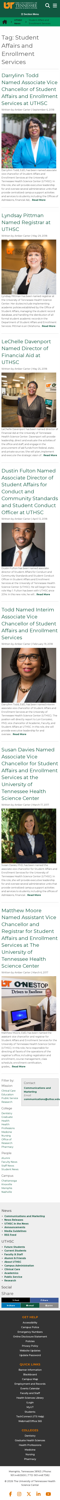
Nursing (6, 1135)
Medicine (6, 1132)
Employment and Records (30, 1383)
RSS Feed (10, 1234)
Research (6, 1102)
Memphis (6, 1188)
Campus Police (30, 1327)
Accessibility (30, 1322)
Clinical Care (8, 1090)
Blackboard (30, 1374)
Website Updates (30, 1350)
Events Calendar (30, 1388)
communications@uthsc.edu (42, 1099)
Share (50, 1301)
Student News (9, 1169)
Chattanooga (9, 1180)
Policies (30, 1341)
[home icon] (4, 22)
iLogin (30, 1402)
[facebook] (11, 1496)
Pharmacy (7, 1147)
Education (7, 1094)
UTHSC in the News (16, 1223)
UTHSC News (18, 22)
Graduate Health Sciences (30, 1440)
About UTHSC (12, 1261)
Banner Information (30, 1369)
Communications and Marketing (24, 1216)
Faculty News (9, 1162)
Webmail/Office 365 (30, 1421)
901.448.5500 (18, 1475)
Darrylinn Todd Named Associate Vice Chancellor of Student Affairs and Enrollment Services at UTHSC (29, 89)
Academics (11, 1273)
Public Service (9, 1098)
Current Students (15, 1250)
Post (20, 1301)
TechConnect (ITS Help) (30, 1416)
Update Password (30, 1355)
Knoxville (6, 1184)
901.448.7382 (42, 1475)
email (31, 1305)
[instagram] (19, 1496)
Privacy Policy (30, 1346)
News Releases (13, 1219)
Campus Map (30, 1379)
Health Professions (30, 1445)
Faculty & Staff (13, 1254)
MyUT (30, 1407)
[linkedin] (38, 1496)
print (50, 1305)
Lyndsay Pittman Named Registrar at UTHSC (26, 222)
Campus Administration (19, 1265)
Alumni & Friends (15, 1258)
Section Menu (31, 14)
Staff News (7, 1165)
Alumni (5, 1158)
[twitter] (29, 1496)
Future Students (14, 1247)
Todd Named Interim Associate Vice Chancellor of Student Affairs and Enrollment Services (29, 623)
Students (30, 1411)
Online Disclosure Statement (30, 1336)
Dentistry (6, 1113)
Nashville (6, 1192)
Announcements (14, 1227)
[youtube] (48, 1496)
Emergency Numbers (30, 1332)
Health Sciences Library (30, 1397)
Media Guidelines (15, 1231)
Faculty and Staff (30, 1393)
